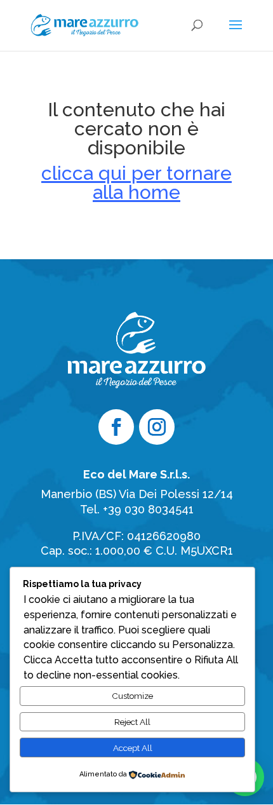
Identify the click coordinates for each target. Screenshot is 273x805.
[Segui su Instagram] (157, 427)
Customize (132, 696)
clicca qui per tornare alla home (136, 182)
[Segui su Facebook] (116, 427)
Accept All (132, 748)
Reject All (132, 722)
